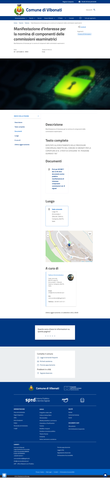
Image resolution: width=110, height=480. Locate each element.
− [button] (47, 235)
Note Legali (49, 472)
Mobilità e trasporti (45, 429)
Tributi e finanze (44, 434)
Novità (21, 23)
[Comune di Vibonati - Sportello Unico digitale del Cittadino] (19, 9)
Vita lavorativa (43, 418)
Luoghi (15, 428)
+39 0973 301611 (18, 456)
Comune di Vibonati (44, 9)
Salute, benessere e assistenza (48, 439)
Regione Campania (68, 2)
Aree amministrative (19, 412)
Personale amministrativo (21, 426)
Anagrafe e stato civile (46, 412)
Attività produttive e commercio (48, 421)
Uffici (15, 418)
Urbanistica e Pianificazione (47, 423)
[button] (87, 2)
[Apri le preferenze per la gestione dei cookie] (4, 475)
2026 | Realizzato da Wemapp (21, 476)
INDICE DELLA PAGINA (21, 116)
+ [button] (47, 233)
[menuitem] (59, 18)
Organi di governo (18, 415)
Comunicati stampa (73, 415)
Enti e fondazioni (18, 420)
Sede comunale (57, 209)
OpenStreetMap (89, 261)
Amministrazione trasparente (76, 429)
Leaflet (82, 261)
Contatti (16, 445)
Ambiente (42, 437)
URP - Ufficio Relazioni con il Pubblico (24, 464)
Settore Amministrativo (56, 275)
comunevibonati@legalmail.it (22, 458)
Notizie (27, 23)
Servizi (42, 409)
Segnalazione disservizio (64, 453)
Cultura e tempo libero (45, 415)
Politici (15, 423)
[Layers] (90, 233)
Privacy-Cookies (40, 472)
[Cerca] (94, 10)
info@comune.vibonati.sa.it (21, 461)
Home (15, 23)
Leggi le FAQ (60, 450)
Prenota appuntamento (63, 447)
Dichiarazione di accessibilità (65, 455)
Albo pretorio (71, 426)
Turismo (42, 426)
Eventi (70, 418)
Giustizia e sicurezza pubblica (47, 431)
